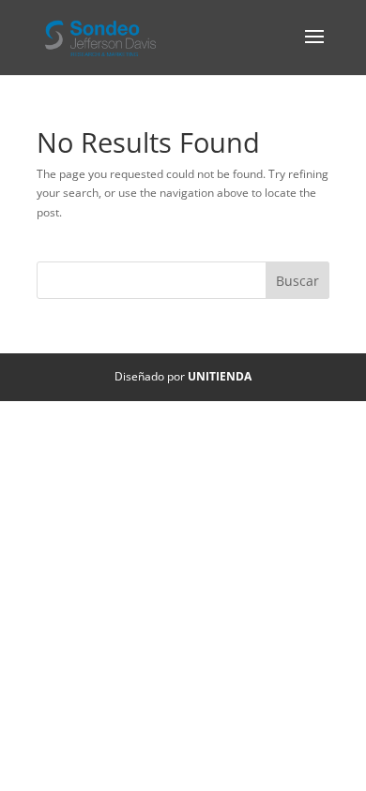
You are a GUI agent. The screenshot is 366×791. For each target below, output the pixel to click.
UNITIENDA (220, 376)
